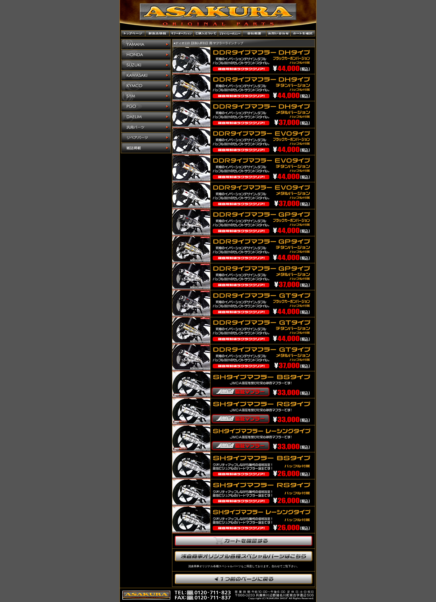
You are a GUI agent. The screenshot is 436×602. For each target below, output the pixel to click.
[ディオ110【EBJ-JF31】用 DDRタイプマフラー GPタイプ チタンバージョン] (191, 261)
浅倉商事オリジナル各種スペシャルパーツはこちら (243, 556)
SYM (146, 96)
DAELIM (146, 117)
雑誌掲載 (146, 148)
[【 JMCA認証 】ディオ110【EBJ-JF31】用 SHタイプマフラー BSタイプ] (191, 397)
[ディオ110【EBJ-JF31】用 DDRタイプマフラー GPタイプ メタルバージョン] (191, 288)
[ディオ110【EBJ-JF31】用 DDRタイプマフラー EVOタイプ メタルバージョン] (191, 207)
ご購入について (206, 33)
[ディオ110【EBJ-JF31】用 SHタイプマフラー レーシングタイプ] (191, 532)
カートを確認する (243, 540)
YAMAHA (146, 44)
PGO (146, 106)
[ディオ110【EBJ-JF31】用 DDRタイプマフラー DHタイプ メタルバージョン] (191, 126)
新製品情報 (157, 33)
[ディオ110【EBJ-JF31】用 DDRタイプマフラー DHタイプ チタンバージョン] (191, 99)
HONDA (146, 55)
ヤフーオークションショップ (182, 33)
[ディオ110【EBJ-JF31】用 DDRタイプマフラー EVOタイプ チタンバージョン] (191, 180)
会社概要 (254, 33)
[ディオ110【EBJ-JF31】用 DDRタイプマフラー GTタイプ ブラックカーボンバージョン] (191, 315)
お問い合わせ (278, 33)
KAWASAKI (146, 75)
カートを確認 (303, 33)
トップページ (133, 33)
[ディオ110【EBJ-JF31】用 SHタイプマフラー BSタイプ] (191, 478)
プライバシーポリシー (230, 33)
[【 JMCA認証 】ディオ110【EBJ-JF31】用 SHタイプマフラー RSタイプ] (191, 424)
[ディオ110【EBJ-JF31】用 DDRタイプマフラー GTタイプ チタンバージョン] (191, 343)
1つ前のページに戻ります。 (243, 579)
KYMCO (146, 86)
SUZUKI (146, 65)
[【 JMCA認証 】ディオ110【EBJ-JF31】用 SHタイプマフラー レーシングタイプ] (191, 451)
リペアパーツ (146, 138)
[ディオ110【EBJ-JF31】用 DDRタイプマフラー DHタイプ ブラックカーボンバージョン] (191, 72)
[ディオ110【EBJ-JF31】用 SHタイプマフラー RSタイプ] (191, 505)
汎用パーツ (146, 127)
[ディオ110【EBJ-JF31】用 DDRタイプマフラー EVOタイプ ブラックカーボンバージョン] (191, 153)
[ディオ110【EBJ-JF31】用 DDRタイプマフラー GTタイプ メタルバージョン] (191, 370)
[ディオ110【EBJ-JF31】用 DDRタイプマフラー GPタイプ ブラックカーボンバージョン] (191, 234)
